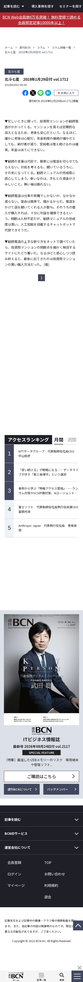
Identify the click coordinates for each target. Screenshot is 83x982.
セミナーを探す (70, 6)
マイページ (16, 885)
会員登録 (14, 862)
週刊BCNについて (20, 789)
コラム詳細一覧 (61, 47)
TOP (47, 862)
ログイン (14, 873)
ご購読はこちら (41, 776)
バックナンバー (57, 789)
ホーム (9, 47)
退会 (47, 896)
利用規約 (51, 885)
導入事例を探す (42, 6)
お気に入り (68, 93)
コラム (41, 47)
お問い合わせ (54, 873)
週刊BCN (24, 47)
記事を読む (12, 6)
